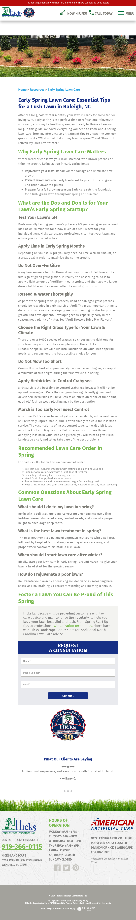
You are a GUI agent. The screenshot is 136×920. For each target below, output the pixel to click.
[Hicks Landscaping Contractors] (17, 12)
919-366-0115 (22, 846)
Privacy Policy (79, 903)
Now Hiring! (77, 13)
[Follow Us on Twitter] (66, 867)
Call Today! (104, 13)
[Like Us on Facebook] (57, 867)
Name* (27, 661)
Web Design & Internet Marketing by (58, 908)
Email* (26, 684)
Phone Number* (31, 672)
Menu (130, 13)
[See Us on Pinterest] (75, 867)
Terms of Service (97, 903)
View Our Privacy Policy (77, 900)
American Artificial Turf (51, 2)
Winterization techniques (73, 625)
